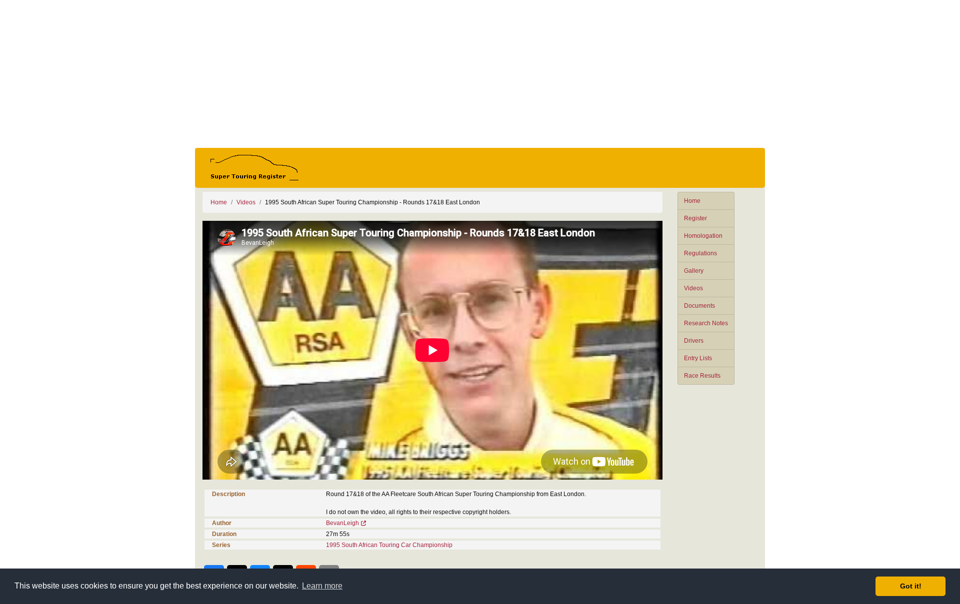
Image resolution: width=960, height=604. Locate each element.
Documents (699, 305)
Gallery (694, 270)
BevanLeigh (342, 523)
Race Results (702, 375)
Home (692, 200)
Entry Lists (698, 358)
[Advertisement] (480, 74)
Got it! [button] (911, 586)
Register (695, 218)
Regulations (700, 253)
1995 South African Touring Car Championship (389, 545)
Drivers (694, 340)
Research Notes (706, 323)
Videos (693, 288)
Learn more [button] (322, 586)
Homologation (703, 235)
